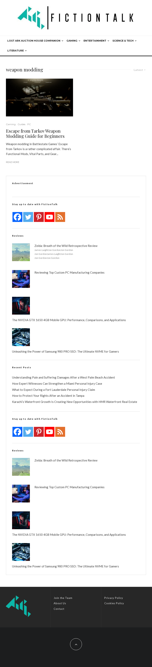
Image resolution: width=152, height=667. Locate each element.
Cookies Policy (114, 603)
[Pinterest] (39, 217)
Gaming (71, 40)
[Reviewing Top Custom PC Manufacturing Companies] (21, 279)
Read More (12, 162)
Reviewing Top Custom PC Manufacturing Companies (69, 272)
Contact (59, 608)
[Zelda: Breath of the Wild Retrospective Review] (21, 252)
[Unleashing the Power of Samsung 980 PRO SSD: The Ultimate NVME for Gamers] (21, 337)
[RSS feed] (60, 217)
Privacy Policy (113, 597)
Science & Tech (123, 40)
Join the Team (63, 597)
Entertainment (95, 40)
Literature (15, 50)
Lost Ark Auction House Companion (33, 40)
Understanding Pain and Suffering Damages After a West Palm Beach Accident (63, 377)
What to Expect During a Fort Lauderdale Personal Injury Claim (53, 389)
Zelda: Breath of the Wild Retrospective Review (65, 245)
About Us (60, 603)
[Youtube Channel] (49, 217)
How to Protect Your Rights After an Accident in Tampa (48, 395)
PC (29, 124)
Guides (21, 124)
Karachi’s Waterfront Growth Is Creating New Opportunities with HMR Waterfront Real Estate (74, 401)
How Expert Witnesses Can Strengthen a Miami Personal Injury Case (57, 383)
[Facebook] (17, 217)
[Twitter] (28, 217)
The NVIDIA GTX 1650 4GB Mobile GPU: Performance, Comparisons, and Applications (69, 320)
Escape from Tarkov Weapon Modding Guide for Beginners (35, 133)
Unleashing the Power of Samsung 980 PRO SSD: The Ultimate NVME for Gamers (65, 351)
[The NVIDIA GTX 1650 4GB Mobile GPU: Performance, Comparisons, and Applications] (21, 306)
